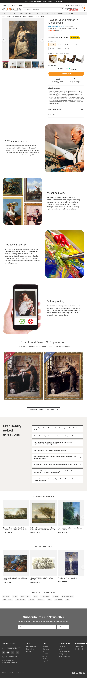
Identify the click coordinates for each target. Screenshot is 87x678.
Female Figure (45, 596)
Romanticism (58, 599)
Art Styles (13, 13)
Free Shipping (73, 9)
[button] (4, 40)
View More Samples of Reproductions (43, 409)
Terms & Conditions (64, 656)
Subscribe (63, 627)
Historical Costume (7, 599)
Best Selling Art (57, 13)
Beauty (15, 596)
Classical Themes (25, 596)
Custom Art (45, 13)
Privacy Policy (63, 654)
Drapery (35, 596)
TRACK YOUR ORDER (68, 5)
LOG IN (83, 5)
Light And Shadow (20, 599)
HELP (13, 5)
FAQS (60, 649)
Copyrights (45, 661)
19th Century (6, 596)
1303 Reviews (58, 30)
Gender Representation (67, 596)
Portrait (49, 599)
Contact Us (62, 646)
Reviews (45, 654)
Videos (44, 658)
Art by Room (33, 13)
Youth (67, 599)
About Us (45, 646)
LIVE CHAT (21, 5)
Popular (28, 651)
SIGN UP (77, 5)
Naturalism (41, 599)
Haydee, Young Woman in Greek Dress (33, 16)
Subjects (23, 13)
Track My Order (79, 646)
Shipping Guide (79, 649)
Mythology (31, 599)
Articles (44, 656)
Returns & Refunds (64, 651)
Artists (4, 13)
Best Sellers (30, 649)
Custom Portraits (31, 646)
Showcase (69, 13)
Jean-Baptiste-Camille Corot (13, 16)
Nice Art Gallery (12, 9)
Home (3, 16)
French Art (55, 596)
